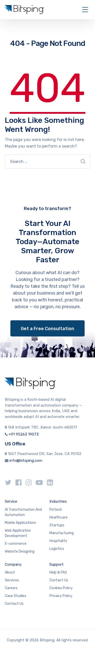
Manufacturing (61, 533)
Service (11, 501)
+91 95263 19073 (23, 434)
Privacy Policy (60, 596)
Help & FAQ (58, 572)
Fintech (55, 509)
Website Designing (19, 551)
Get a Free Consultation (47, 328)
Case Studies (15, 596)
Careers (11, 588)
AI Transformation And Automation (23, 512)
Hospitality (58, 541)
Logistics (56, 549)
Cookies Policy (61, 588)
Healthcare (58, 517)
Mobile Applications (20, 523)
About (10, 572)
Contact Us (14, 604)
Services (12, 580)
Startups (56, 525)
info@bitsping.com (25, 460)
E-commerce (16, 543)
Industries (58, 501)
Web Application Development (18, 533)
